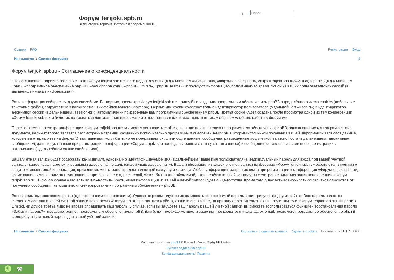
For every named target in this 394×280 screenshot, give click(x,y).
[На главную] (44, 25)
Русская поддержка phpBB (186, 248)
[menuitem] (32, 49)
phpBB (176, 242)
